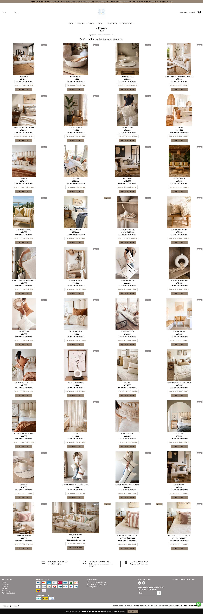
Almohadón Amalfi (179, 178)
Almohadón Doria (179, 331)
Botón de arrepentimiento (192, 606)
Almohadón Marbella (24, 535)
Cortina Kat (76, 433)
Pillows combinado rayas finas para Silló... (179, 76)
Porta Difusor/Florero (127, 229)
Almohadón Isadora (127, 280)
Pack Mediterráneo (75, 535)
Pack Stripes (127, 178)
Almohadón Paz (179, 433)
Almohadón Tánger (75, 280)
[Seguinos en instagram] (139, 583)
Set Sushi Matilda (127, 76)
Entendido (133, 611)
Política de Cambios (126, 23)
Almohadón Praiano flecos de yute (23, 280)
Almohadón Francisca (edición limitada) (75, 484)
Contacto (90, 23)
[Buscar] (16, 12)
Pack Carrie (24, 76)
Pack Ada (24, 178)
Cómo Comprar (111, 23)
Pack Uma (76, 178)
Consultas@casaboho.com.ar (99, 584)
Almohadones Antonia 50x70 (23, 382)
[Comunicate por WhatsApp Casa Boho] (198, 604)
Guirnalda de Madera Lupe (179, 280)
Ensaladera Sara (75, 76)
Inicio (71, 23)
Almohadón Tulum (127, 433)
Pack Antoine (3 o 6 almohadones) (24, 127)
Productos (80, 23)
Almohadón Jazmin (76, 331)
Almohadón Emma (127, 127)
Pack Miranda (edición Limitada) (127, 535)
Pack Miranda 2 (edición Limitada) (179, 535)
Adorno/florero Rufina (75, 382)
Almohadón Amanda (75, 127)
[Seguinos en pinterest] (143, 583)
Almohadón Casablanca (179, 229)
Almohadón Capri (179, 484)
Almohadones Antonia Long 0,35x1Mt (179, 382)
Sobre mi (100, 23)
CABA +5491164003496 (98, 582)
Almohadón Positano (24, 229)
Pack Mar (127, 382)
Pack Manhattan (75, 229)
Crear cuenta (183, 12)
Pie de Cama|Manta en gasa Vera (24, 433)
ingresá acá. (178, 606)
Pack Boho (179, 127)
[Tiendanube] (11, 606)
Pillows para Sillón (127, 331)
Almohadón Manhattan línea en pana (127, 484)
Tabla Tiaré (23, 484)
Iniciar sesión (191, 12)
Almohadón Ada (24, 331)
